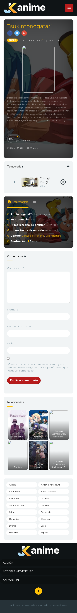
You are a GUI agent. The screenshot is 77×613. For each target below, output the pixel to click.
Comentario (15, 268)
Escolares (13, 532)
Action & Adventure (50, 485)
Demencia (46, 512)
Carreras (45, 498)
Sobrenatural (53, 235)
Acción (12, 485)
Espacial (45, 532)
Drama (12, 526)
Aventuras (14, 498)
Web (10, 343)
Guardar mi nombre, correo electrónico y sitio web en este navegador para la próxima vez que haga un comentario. (38, 367)
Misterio (39, 235)
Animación (14, 491)
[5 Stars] (17, 137)
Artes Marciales (48, 491)
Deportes (45, 519)
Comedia (27, 235)
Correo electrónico (19, 326)
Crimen (12, 512)
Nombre (13, 309)
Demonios (14, 519)
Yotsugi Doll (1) (45, 180)
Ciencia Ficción (16, 505)
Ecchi (43, 526)
